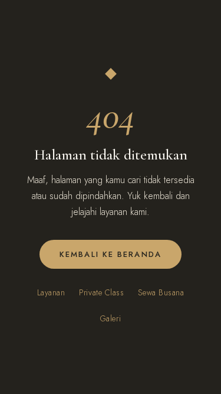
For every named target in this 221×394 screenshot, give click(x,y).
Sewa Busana (161, 292)
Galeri (110, 318)
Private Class (101, 292)
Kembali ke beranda (110, 254)
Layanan (51, 292)
